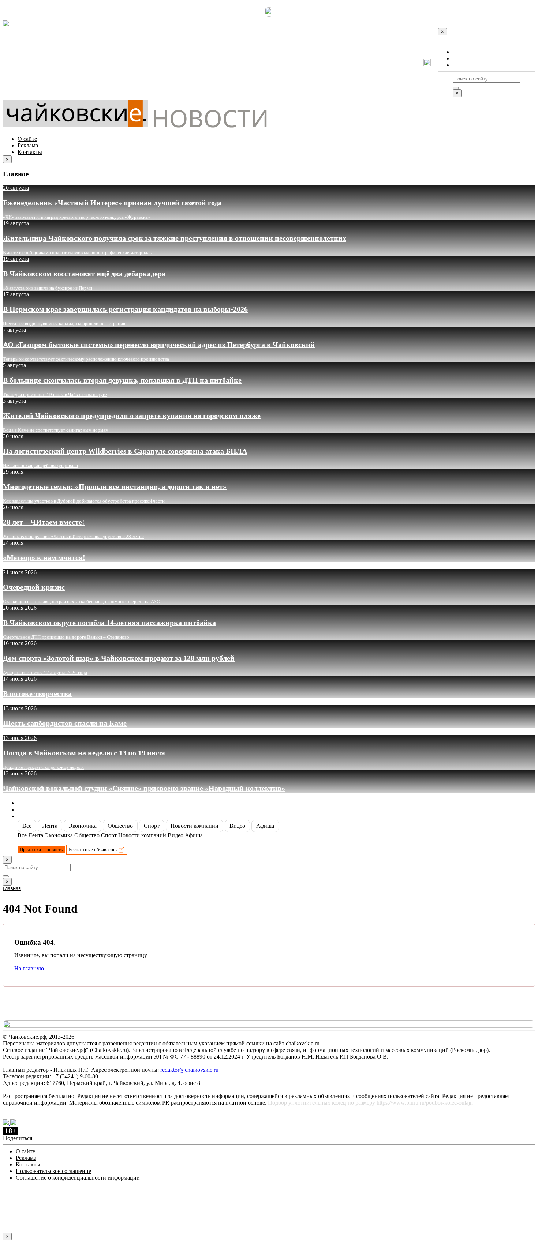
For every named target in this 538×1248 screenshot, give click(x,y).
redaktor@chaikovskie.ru (189, 1070)
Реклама (463, 58)
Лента (49, 826)
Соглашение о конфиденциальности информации (78, 1177)
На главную (29, 968)
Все (26, 826)
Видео (237, 826)
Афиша (265, 826)
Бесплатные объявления (93, 849)
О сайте (462, 52)
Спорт (152, 826)
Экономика (82, 826)
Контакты (465, 65)
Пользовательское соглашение (53, 1171)
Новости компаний (194, 826)
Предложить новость (41, 849)
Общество (120, 826)
